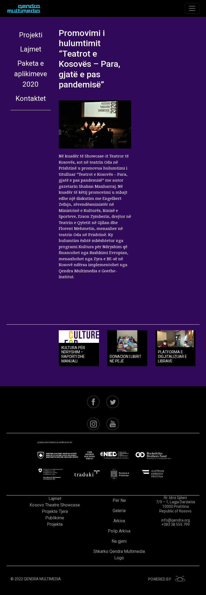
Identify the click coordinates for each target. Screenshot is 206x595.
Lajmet (30, 49)
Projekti (30, 35)
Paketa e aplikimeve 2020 (30, 73)
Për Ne (119, 500)
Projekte (55, 524)
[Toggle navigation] (192, 8)
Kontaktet (31, 98)
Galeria (119, 510)
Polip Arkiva (119, 531)
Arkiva (119, 520)
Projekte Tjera (55, 511)
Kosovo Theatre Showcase (55, 505)
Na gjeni (119, 541)
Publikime (54, 517)
